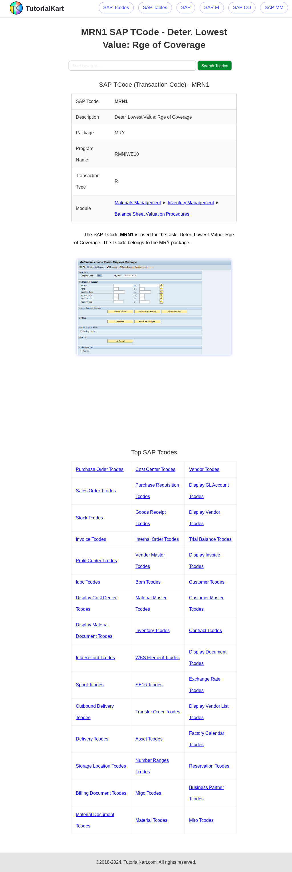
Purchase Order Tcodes (99, 469)
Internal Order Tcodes (157, 539)
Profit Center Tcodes (96, 560)
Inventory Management (191, 202)
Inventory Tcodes (152, 630)
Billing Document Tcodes (101, 793)
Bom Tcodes (148, 582)
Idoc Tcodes (88, 582)
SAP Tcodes (116, 7)
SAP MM (274, 7)
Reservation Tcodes (209, 766)
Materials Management (138, 202)
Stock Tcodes (89, 517)
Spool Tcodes (90, 684)
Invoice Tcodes (91, 539)
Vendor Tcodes (204, 469)
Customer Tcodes (206, 582)
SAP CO (242, 7)
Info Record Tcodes (95, 657)
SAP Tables (155, 7)
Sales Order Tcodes (96, 490)
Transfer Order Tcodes (157, 711)
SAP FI (211, 7)
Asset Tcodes (149, 739)
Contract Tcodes (205, 630)
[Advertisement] (34, 102)
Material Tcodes (151, 820)
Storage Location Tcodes (101, 766)
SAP (185, 7)
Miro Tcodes (201, 820)
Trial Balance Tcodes (210, 539)
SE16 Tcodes (149, 684)
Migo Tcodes (148, 793)
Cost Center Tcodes (155, 469)
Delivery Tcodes (92, 739)
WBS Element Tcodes (157, 657)
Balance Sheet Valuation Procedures (152, 214)
